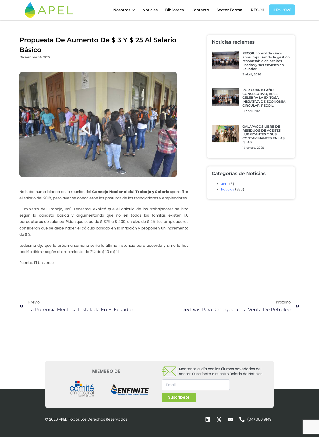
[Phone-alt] (242, 419)
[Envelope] (230, 419)
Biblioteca (174, 10)
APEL (224, 184)
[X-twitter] (219, 419)
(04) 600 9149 (259, 419)
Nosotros (122, 10)
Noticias (150, 10)
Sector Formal (229, 10)
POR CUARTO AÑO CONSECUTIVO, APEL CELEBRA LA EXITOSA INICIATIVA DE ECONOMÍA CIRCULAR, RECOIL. (263, 98)
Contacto (200, 10)
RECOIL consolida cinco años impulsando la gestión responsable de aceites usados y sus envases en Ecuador (266, 61)
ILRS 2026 (282, 10)
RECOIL (258, 10)
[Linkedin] (207, 419)
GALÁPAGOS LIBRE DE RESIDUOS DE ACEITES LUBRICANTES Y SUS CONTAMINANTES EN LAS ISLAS (263, 134)
